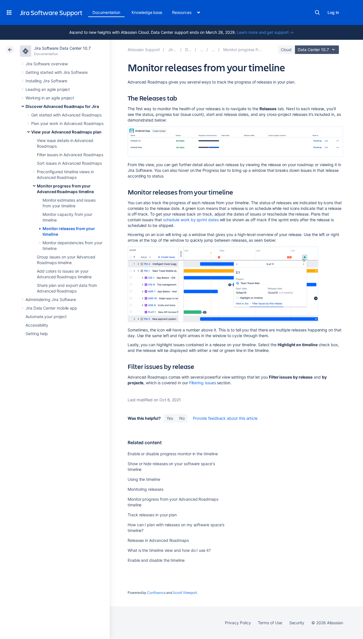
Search (317, 12)
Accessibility (37, 325)
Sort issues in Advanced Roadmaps (69, 163)
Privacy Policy (238, 622)
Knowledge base (147, 12)
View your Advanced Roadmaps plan (66, 132)
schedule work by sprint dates (191, 219)
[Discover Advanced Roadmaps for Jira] (202, 49)
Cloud (286, 49)
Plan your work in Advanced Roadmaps (67, 123)
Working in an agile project (50, 97)
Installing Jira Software (46, 80)
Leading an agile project (48, 89)
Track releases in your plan (152, 514)
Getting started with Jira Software (57, 72)
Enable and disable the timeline (156, 560)
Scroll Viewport (185, 592)
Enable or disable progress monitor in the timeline (173, 453)
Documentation (106, 12)
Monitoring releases (145, 489)
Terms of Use (270, 622)
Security (296, 622)
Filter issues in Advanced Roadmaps (70, 154)
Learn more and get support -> (265, 32)
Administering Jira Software (51, 299)
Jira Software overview (46, 63)
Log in (333, 12)
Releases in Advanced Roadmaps (158, 540)
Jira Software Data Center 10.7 (62, 48)
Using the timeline (144, 479)
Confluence (156, 592)
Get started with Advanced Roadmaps (66, 114)
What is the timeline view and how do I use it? (169, 550)
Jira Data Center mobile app (51, 308)
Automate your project (46, 316)
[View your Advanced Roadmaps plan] (213, 49)
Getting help (37, 333)
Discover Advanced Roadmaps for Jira (62, 106)
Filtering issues (202, 382)
